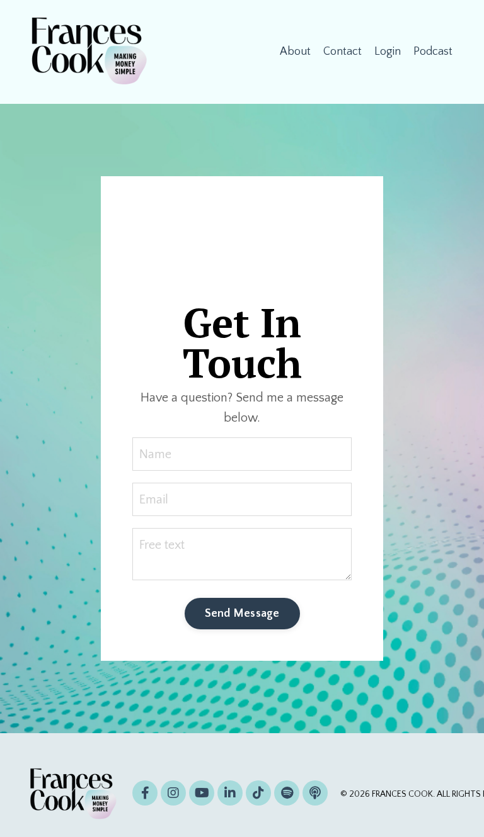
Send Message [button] (242, 613)
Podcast (432, 51)
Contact (342, 51)
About (295, 51)
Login (387, 51)
